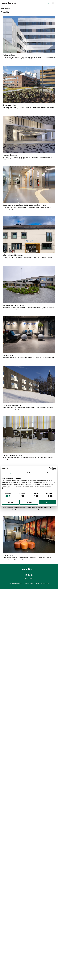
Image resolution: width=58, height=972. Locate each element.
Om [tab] (48, 473)
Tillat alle (47, 502)
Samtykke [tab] (10, 473)
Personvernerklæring (29, 583)
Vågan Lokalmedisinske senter (13, 255)
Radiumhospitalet (9, 55)
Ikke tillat (10, 502)
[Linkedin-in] (29, 575)
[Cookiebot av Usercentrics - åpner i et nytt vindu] (49, 468)
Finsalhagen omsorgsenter (12, 405)
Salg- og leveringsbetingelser (15, 583)
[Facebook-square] (26, 575)
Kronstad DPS (8, 555)
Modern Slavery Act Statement (42, 583)
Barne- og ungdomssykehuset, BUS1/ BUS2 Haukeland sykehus (24, 205)
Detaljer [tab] (29, 473)
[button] (53, 3)
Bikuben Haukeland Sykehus (12, 455)
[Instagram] (32, 575)
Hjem (2, 8)
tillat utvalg (29, 502)
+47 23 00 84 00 (30, 578)
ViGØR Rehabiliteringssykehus (13, 305)
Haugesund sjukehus (10, 155)
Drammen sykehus (9, 105)
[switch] (22, 496)
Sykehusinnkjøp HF (9, 355)
